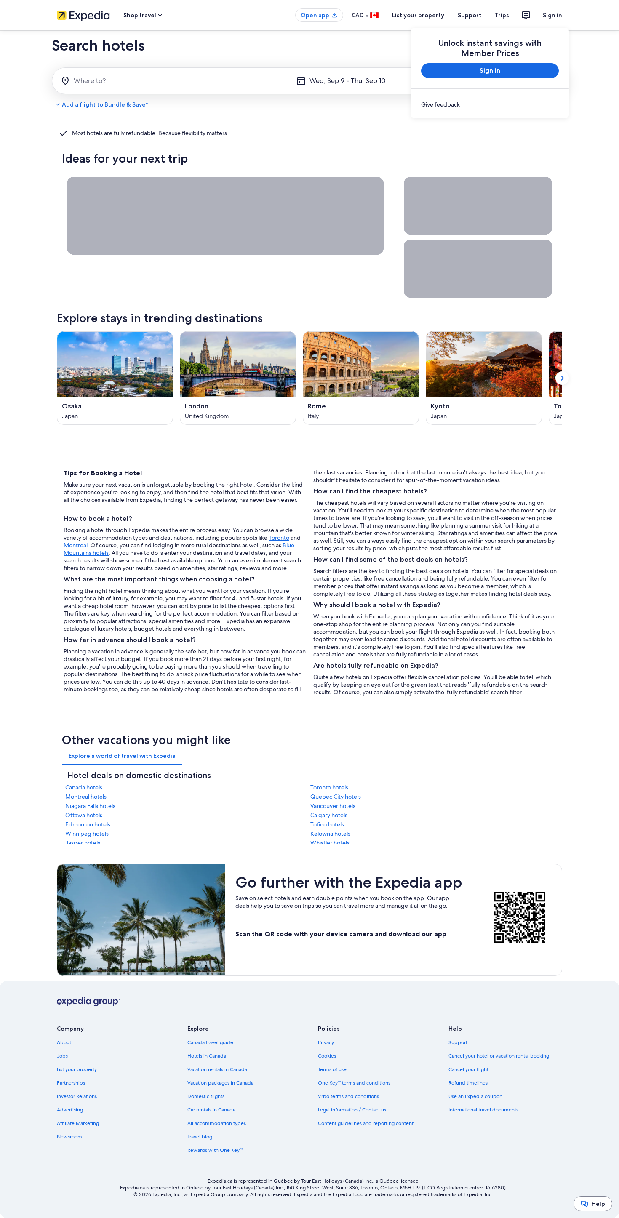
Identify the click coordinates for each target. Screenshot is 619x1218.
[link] (490, 104)
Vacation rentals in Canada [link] (217, 1069)
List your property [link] (77, 1069)
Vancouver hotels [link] (332, 806)
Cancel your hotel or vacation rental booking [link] (498, 1056)
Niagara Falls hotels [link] (90, 806)
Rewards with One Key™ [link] (215, 1150)
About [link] (64, 1042)
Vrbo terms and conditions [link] (348, 1096)
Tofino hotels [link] (327, 824)
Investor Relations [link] (77, 1096)
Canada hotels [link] (83, 787)
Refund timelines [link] (468, 1082)
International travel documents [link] (483, 1109)
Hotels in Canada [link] (206, 1056)
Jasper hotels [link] (82, 843)
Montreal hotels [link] (86, 796)
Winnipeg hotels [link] (87, 833)
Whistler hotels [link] (330, 843)
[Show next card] (562, 378)
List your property (418, 15)
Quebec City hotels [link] (335, 796)
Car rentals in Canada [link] (211, 1109)
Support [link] (457, 1042)
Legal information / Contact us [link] (352, 1109)
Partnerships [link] (71, 1082)
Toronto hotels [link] (329, 787)
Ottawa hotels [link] (83, 815)
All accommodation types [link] (216, 1123)
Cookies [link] (327, 1056)
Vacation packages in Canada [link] (220, 1082)
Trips (502, 15)
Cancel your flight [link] (468, 1069)
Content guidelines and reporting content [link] (366, 1123)
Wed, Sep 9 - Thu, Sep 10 (348, 80)
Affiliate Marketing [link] (78, 1123)
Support (469, 15)
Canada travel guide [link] (210, 1042)
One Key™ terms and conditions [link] (354, 1082)
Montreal (76, 545)
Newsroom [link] (69, 1136)
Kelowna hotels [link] (330, 833)
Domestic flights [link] (205, 1096)
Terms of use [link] (332, 1069)
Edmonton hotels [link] (87, 824)
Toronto (279, 537)
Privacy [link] (326, 1042)
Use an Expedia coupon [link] (475, 1096)
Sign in (552, 15)
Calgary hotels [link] (328, 815)
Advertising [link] (70, 1109)
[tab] (122, 755)
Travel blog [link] (199, 1136)
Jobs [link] (62, 1056)
